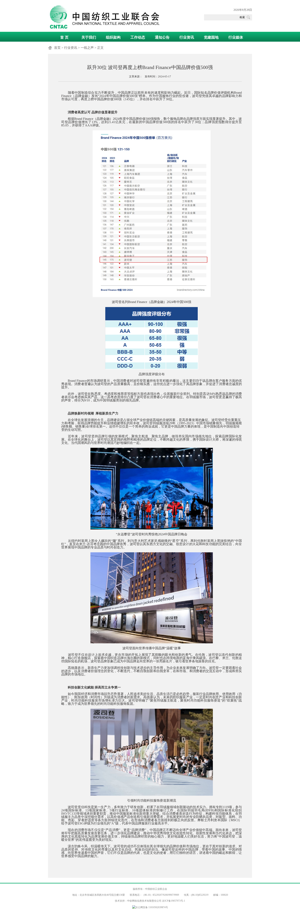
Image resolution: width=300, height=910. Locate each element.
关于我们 (88, 37)
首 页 (64, 37)
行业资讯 (186, 37)
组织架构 (113, 37)
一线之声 (87, 47)
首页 (57, 47)
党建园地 (211, 37)
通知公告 (162, 37)
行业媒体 (235, 37)
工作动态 (137, 37)
